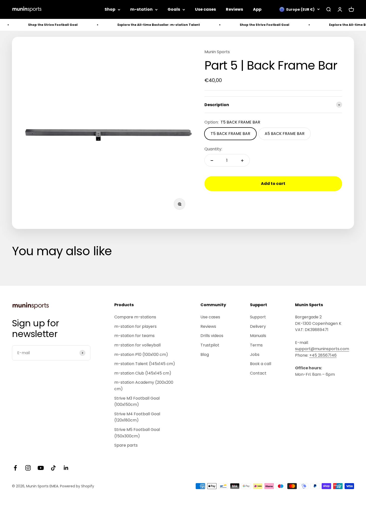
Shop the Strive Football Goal (44, 25)
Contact (258, 373)
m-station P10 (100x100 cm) (141, 354)
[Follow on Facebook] (15, 467)
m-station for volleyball (137, 345)
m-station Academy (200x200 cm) (143, 385)
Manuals (258, 335)
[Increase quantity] (242, 161)
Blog (204, 354)
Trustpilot (209, 345)
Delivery (258, 326)
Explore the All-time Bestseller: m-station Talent (150, 25)
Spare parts (126, 445)
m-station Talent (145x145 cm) (144, 364)
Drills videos (211, 335)
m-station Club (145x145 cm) (142, 373)
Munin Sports (217, 52)
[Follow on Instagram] (28, 467)
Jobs (254, 354)
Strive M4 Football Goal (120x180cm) (137, 417)
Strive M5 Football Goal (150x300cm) (137, 433)
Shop (110, 9)
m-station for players (135, 326)
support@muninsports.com (322, 349)
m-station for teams (134, 335)
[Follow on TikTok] (53, 467)
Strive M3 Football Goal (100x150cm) (137, 401)
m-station (141, 9)
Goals (174, 9)
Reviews (234, 9)
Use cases (205, 9)
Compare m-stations (135, 317)
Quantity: (213, 149)
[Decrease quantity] (212, 161)
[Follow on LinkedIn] (66, 467)
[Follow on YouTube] (40, 467)
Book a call (260, 364)
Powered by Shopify (77, 486)
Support (258, 317)
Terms (256, 345)
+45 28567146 (323, 355)
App (257, 9)
